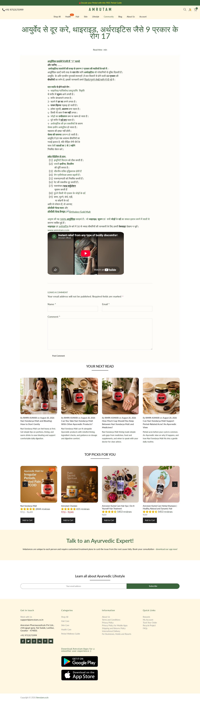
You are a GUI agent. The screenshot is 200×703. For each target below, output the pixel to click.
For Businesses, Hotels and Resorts (116, 634)
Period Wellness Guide (70, 634)
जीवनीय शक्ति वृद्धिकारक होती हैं (67, 171)
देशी (63, 145)
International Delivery (111, 631)
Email (106, 304)
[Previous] (25, 484)
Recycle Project (149, 625)
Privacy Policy (107, 622)
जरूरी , (64, 163)
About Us (131, 16)
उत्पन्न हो (59, 134)
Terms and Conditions (111, 620)
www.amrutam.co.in (58, 230)
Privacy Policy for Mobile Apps (114, 625)
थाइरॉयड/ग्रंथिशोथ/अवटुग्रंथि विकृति (67, 90)
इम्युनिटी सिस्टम (60, 160)
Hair (77, 16)
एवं (58, 226)
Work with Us (26, 617)
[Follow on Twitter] (28, 641)
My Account (148, 620)
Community (109, 16)
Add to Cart (27, 520)
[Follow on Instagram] (34, 641)
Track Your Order (150, 622)
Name (52, 304)
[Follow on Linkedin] (39, 641)
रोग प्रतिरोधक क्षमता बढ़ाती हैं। (67, 174)
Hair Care (65, 621)
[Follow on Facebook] (22, 641)
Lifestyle (95, 16)
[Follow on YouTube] (50, 641)
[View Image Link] (79, 661)
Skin (85, 16)
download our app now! (166, 549)
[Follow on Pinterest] (45, 641)
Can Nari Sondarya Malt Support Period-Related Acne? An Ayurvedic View (159, 424)
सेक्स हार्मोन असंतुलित (57, 127)
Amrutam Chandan (69, 506)
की (90, 72)
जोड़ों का (59, 116)
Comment (54, 316)
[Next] (175, 484)
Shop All (57, 16)
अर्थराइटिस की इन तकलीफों (63, 123)
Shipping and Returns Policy (113, 628)
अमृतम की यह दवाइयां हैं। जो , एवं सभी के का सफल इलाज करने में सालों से (99, 219)
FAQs (145, 628)
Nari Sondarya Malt (28, 506)
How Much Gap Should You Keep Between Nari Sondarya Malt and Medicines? (118, 424)
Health (69, 16)
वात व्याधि (52, 86)
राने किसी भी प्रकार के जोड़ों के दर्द (70, 193)
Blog (120, 16)
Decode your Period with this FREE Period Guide (101, 3)
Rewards (146, 617)
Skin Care (65, 625)
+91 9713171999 (14, 9)
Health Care (66, 629)
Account (143, 16)
